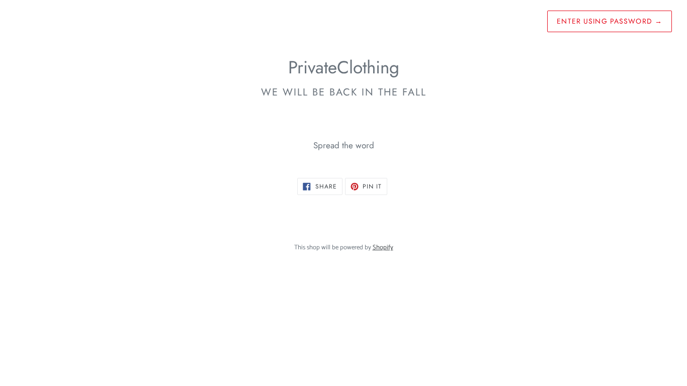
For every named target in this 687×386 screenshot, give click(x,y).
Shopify (383, 247)
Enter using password (609, 21)
